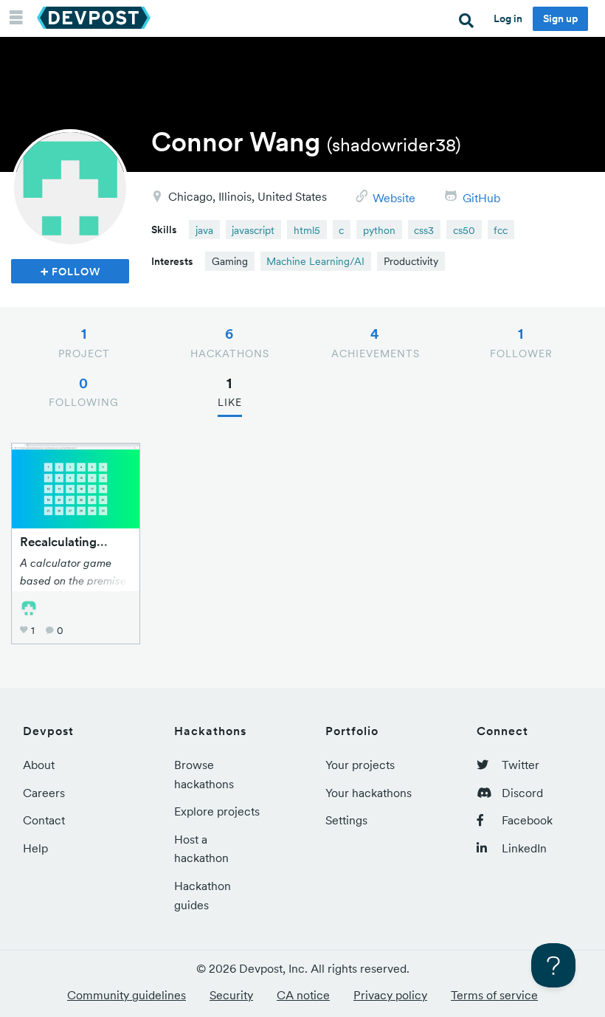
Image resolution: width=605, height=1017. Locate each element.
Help (35, 848)
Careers (44, 792)
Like (230, 392)
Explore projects (217, 811)
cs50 (464, 230)
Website (394, 197)
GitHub (481, 197)
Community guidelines (126, 994)
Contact (44, 820)
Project (84, 342)
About (39, 764)
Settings (346, 820)
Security (231, 994)
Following (84, 392)
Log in (508, 18)
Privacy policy (390, 994)
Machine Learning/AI (315, 261)
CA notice (303, 994)
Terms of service (494, 994)
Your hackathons (368, 792)
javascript (253, 230)
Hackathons (229, 342)
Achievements (375, 342)
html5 (307, 230)
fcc (501, 230)
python (379, 230)
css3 (424, 230)
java (204, 230)
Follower (521, 342)
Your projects (360, 764)
